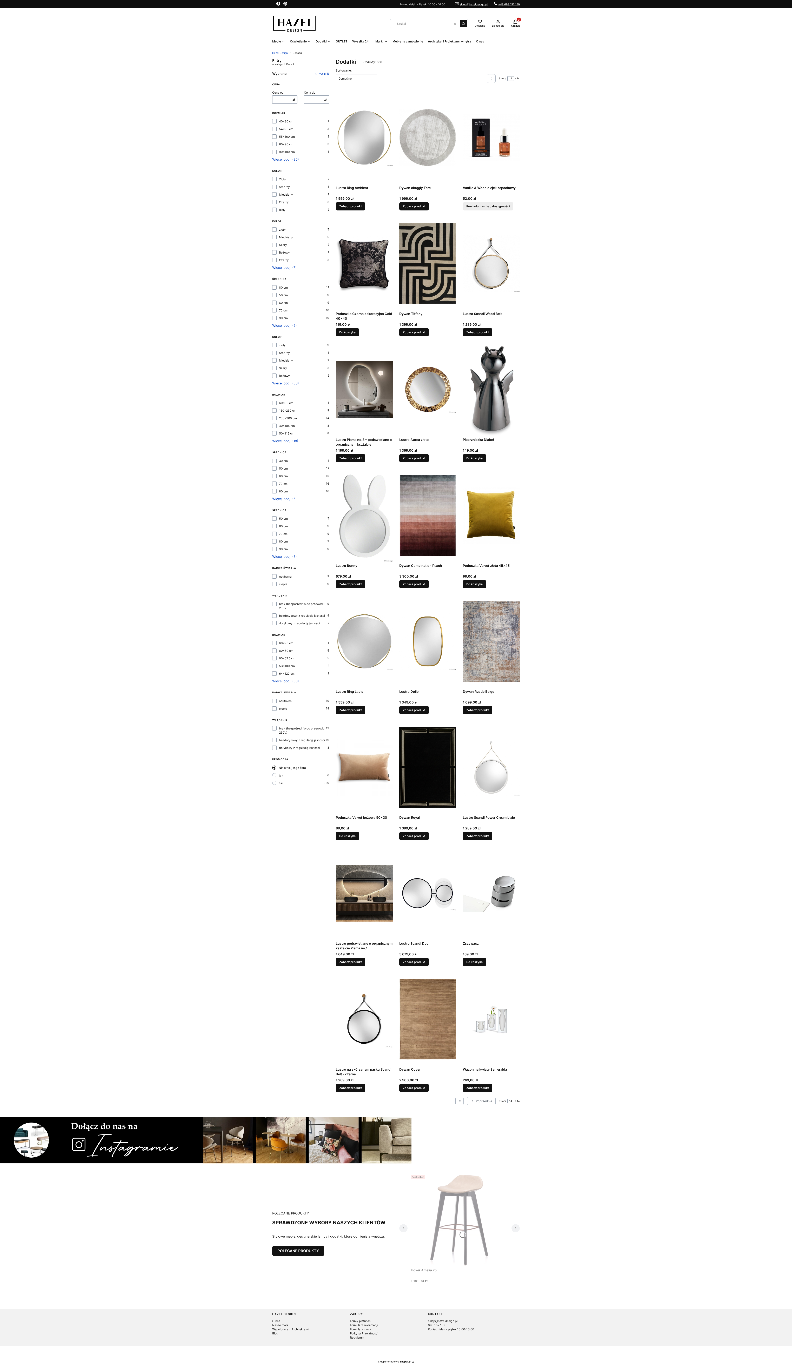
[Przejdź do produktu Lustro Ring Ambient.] (364, 137)
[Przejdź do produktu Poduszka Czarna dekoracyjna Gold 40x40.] (364, 263)
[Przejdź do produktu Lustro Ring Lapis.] (364, 641)
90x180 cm (287, 152)
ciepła (283, 584)
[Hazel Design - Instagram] (285, 4)
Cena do (309, 92)
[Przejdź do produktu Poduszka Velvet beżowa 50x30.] (364, 767)
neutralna (285, 576)
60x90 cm (286, 144)
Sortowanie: (344, 70)
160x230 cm (287, 410)
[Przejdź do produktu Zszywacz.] (491, 893)
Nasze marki (280, 1325)
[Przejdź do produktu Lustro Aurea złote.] (427, 389)
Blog (275, 1333)
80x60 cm (286, 650)
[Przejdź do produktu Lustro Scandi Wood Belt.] (491, 263)
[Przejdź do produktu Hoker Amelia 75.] (459, 1219)
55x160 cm (287, 136)
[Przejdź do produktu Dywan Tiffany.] (427, 263)
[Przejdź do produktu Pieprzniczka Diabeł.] (491, 389)
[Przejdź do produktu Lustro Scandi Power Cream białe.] (491, 767)
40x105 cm (287, 425)
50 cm (283, 295)
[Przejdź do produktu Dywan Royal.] (427, 767)
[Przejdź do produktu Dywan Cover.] (427, 1019)
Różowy (284, 375)
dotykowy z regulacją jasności (299, 623)
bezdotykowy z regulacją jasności (302, 615)
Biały (282, 209)
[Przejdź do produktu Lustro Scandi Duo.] (427, 893)
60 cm (283, 302)
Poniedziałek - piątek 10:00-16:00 (451, 1329)
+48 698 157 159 (509, 4)
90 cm (283, 318)
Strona (503, 78)
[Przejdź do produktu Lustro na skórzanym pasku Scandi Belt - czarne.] (364, 1019)
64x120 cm (287, 673)
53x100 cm (287, 666)
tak (281, 775)
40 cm (283, 461)
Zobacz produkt (350, 206)
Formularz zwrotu (361, 1329)
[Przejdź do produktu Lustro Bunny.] (364, 515)
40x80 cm (286, 121)
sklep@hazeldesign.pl (474, 4)
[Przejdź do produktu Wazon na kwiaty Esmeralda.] (491, 1019)
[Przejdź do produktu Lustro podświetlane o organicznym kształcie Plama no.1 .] (364, 893)
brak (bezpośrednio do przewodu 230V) (301, 606)
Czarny (284, 202)
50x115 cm (286, 433)
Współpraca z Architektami (290, 1329)
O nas (276, 1321)
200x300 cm (288, 418)
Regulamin (357, 1337)
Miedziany (286, 194)
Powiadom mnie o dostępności (488, 206)
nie (281, 783)
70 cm (283, 310)
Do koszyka (347, 332)
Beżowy (284, 252)
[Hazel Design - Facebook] (278, 4)
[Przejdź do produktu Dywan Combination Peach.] (427, 515)
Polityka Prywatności (364, 1333)
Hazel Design (280, 52)
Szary (283, 245)
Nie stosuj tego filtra (292, 767)
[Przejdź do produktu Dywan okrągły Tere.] (427, 137)
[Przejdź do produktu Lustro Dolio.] (427, 641)
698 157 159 (436, 1325)
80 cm (283, 287)
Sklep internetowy (394, 1361)
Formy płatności (360, 1321)
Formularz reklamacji (364, 1325)
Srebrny (284, 187)
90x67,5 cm (287, 658)
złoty (282, 229)
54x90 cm (286, 129)
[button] (463, 23)
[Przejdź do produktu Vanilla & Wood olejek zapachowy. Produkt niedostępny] (491, 137)
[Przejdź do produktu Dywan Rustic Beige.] (491, 641)
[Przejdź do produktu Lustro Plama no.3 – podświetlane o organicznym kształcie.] (364, 389)
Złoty (282, 179)
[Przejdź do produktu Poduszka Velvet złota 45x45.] (491, 515)
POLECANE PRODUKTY (298, 1251)
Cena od (278, 92)
